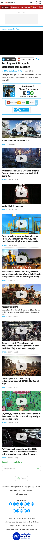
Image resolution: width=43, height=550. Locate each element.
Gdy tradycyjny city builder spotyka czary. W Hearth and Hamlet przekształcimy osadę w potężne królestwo (21, 407)
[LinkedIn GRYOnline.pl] (28, 504)
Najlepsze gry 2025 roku (16, 490)
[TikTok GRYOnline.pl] (21, 504)
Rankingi (27, 7)
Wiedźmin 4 (31, 490)
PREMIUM (5, 7)
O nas (10, 518)
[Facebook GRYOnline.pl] (10, 504)
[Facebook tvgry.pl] (28, 511)
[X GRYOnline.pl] (17, 504)
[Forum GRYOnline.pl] (32, 504)
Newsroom (15, 7)
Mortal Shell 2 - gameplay (21, 197)
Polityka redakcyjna (28, 518)
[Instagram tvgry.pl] (21, 511)
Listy (34, 7)
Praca (18, 525)
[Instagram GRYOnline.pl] (14, 504)
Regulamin (17, 518)
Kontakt (24, 525)
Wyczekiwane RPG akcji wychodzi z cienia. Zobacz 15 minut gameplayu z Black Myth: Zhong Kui (21, 164)
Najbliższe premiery (21, 494)
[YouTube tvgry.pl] (14, 511)
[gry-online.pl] (10, 2)
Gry (21, 7)
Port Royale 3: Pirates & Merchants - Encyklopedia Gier (21, 91)
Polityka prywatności (11, 522)
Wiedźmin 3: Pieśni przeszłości (12, 487)
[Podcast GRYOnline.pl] (25, 504)
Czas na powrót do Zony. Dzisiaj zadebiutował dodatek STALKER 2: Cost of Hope (21, 372)
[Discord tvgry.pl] (25, 511)
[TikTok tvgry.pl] (17, 511)
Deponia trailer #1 (21, 301)
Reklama (36, 522)
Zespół (12, 525)
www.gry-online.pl (8, 29)
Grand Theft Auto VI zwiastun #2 (21, 132)
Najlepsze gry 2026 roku (33, 487)
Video (18, 29)
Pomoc (30, 525)
